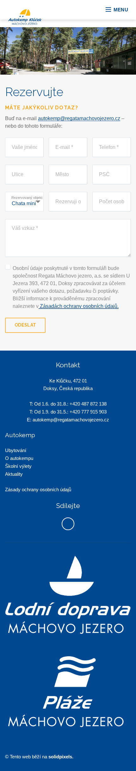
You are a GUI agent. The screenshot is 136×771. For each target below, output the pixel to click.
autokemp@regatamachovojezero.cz (79, 118)
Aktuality (14, 474)
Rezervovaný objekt (26, 197)
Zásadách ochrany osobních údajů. (79, 306)
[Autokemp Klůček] (35, 17)
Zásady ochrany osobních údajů (38, 489)
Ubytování (15, 450)
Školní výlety (18, 466)
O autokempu (19, 458)
